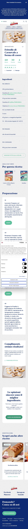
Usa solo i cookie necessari (14, 285)
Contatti (4, 518)
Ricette (8, 26)
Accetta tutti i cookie (14, 279)
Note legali (10, 518)
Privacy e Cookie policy (19, 518)
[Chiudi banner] (26, 242)
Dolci (14, 26)
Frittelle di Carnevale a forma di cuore (14, 28)
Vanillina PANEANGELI (15, 102)
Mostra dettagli (22, 276)
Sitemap (21, 520)
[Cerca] (26, 21)
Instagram (20, 492)
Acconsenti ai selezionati (14, 282)
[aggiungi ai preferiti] (23, 46)
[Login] (23, 21)
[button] (22, 46)
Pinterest (7, 494)
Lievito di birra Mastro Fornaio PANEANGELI (12, 93)
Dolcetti (19, 26)
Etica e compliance (14, 520)
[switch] (24, 264)
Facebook (7, 492)
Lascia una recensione (10, 65)
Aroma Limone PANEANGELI (17, 106)
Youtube (21, 494)
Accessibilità (5, 520)
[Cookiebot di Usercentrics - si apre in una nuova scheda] (17, 242)
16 (15, 67)
